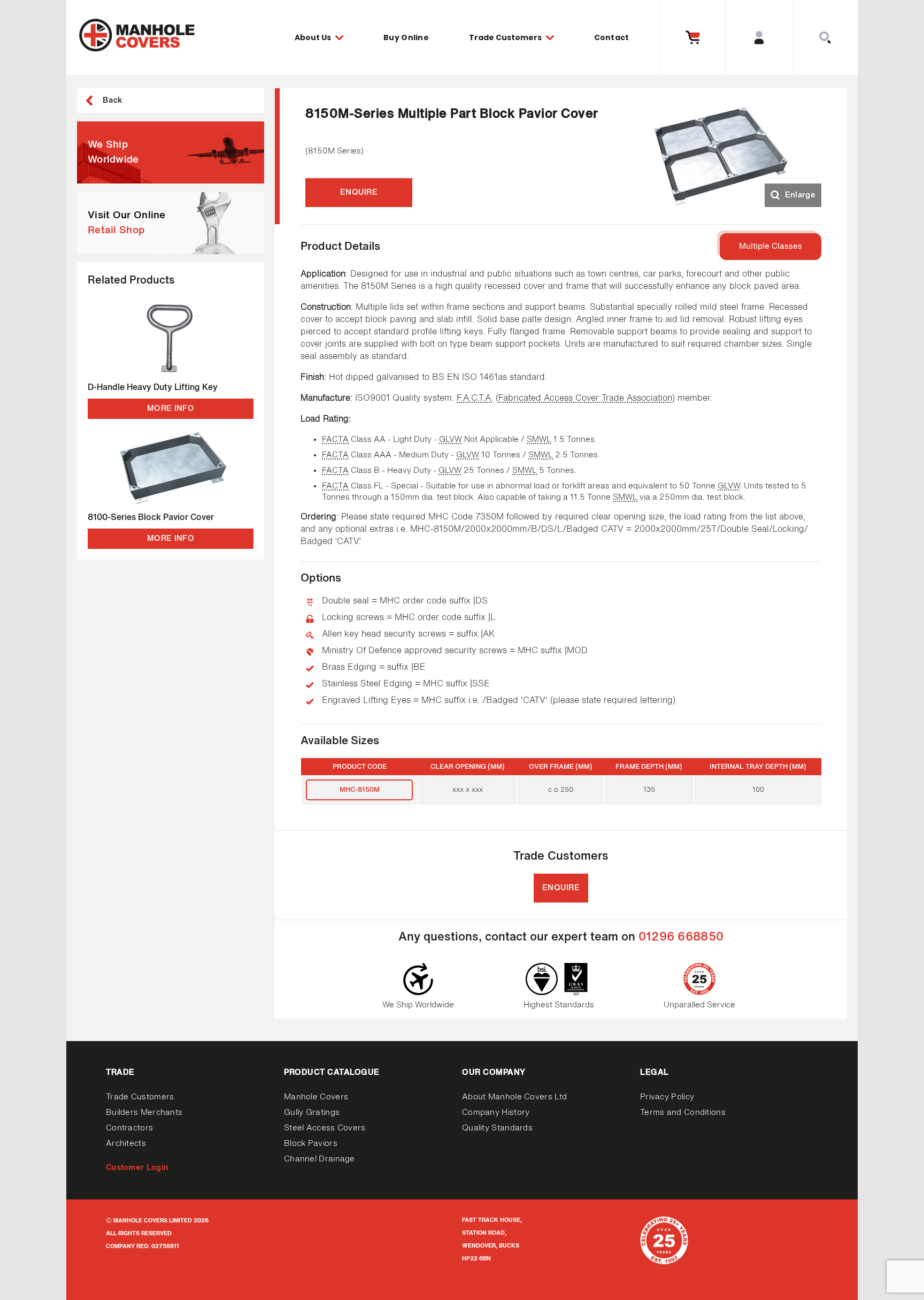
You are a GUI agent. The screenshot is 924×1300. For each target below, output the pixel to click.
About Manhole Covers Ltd (514, 1097)
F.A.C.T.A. (475, 398)
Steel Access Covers (325, 1128)
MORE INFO (170, 408)
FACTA (335, 439)
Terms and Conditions (683, 1112)
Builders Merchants (144, 1112)
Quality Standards (497, 1128)
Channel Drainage (319, 1159)
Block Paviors (310, 1144)
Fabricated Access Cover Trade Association (585, 398)
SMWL (539, 439)
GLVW (450, 439)
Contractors (129, 1128)
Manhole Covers (316, 1097)
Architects (126, 1144)
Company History (496, 1112)
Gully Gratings (312, 1112)
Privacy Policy (667, 1097)
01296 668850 (681, 937)
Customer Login (137, 1168)
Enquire (359, 192)
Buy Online (406, 37)
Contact (611, 37)
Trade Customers (140, 1097)
